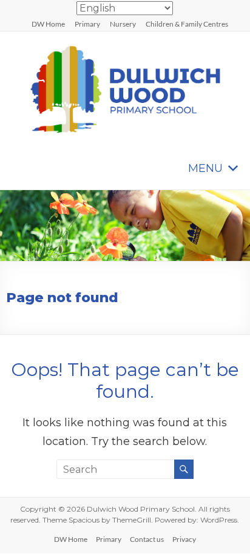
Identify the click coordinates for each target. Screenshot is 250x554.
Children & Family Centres (187, 23)
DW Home (48, 23)
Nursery (123, 23)
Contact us (147, 539)
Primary (87, 23)
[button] (205, 168)
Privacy (184, 539)
